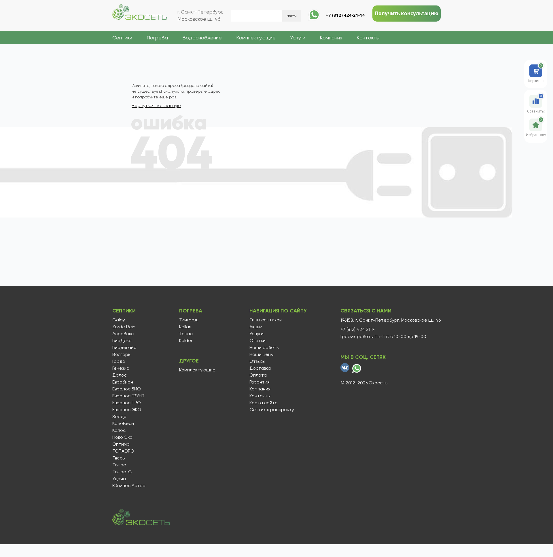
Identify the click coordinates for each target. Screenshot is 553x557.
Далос (119, 375)
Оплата (258, 375)
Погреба (157, 38)
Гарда (118, 361)
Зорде (119, 416)
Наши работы (264, 347)
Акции (255, 327)
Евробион (122, 382)
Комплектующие (256, 38)
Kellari (185, 327)
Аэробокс (123, 333)
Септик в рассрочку (271, 409)
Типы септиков (265, 320)
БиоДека (122, 340)
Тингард (188, 320)
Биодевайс (124, 347)
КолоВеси (123, 423)
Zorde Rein (123, 327)
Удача (119, 478)
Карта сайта (263, 402)
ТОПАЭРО (123, 451)
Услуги (297, 38)
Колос (119, 430)
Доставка (260, 368)
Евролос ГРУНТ (128, 396)
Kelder (185, 340)
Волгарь (121, 354)
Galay (118, 320)
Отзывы (257, 361)
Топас (119, 465)
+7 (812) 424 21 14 (358, 329)
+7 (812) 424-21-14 (345, 15)
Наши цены (261, 354)
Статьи (257, 340)
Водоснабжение (202, 38)
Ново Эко (122, 437)
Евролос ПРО (126, 402)
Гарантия (259, 382)
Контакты (368, 38)
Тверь (118, 458)
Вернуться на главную (156, 105)
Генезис (120, 368)
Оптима (121, 444)
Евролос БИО (126, 389)
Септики (122, 38)
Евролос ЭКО (126, 409)
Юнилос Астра (128, 485)
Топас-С (122, 472)
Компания (331, 38)
